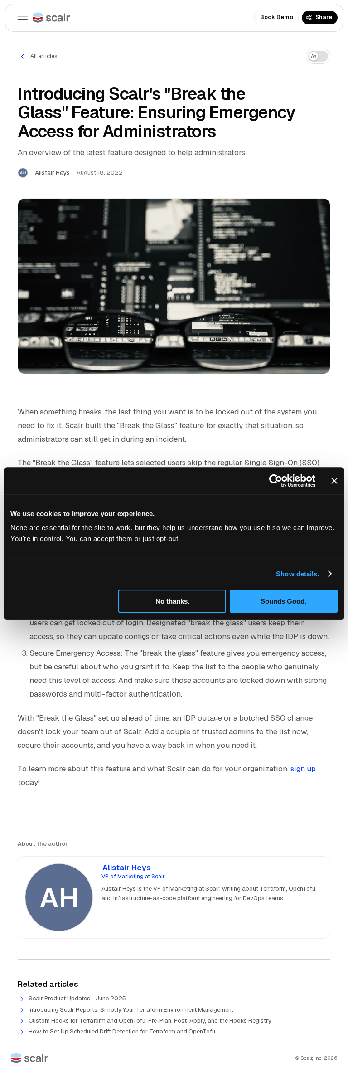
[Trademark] (51, 17)
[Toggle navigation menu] (22, 17)
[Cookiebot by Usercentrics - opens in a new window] (275, 480)
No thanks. (172, 601)
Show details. (297, 574)
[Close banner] (334, 481)
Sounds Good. (283, 601)
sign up (303, 769)
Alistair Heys (126, 867)
